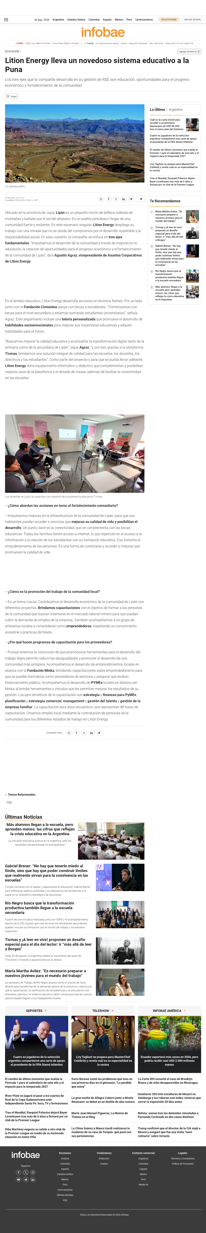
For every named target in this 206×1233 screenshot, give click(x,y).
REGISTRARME (169, 19)
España (107, 19)
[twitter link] (25, 1172)
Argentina (58, 19)
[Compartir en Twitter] (116, 199)
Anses (124, 43)
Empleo (104, 1163)
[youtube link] (18, 1179)
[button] (6, 19)
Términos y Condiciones (183, 1158)
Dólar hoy (38, 43)
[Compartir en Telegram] (131, 199)
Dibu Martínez (156, 43)
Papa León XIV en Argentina (179, 43)
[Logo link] (103, 31)
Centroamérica (144, 19)
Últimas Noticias (65, 1195)
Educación (12, 51)
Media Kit (143, 1184)
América (65, 1158)
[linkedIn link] (33, 1179)
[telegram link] (25, 1179)
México (119, 19)
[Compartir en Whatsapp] (101, 199)
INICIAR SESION (192, 19)
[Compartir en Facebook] (109, 199)
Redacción (104, 1158)
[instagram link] (33, 1172)
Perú (129, 19)
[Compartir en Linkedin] (124, 199)
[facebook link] (18, 1172)
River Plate (66, 43)
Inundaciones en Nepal (107, 43)
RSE (9, 802)
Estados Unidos (76, 19)
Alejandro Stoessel (138, 43)
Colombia (94, 19)
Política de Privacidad (182, 1163)
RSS (65, 1200)
